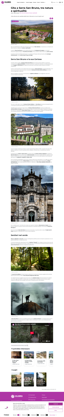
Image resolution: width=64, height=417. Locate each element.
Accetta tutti (56, 403)
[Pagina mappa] (60, 2)
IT (56, 2)
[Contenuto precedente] (13, 359)
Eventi (38, 2)
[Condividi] (50, 18)
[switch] (28, 415)
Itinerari (34, 2)
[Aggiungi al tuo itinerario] (52, 18)
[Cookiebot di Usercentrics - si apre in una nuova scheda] (6, 415)
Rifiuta (55, 410)
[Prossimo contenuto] (51, 359)
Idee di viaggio (29, 2)
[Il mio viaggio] (62, 2)
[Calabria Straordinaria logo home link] (6, 2)
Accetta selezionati (55, 407)
